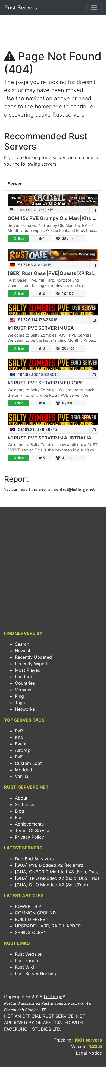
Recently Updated (33, 657)
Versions (23, 689)
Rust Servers (20, 7)
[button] (93, 210)
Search (22, 644)
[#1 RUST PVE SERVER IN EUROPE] (53, 364)
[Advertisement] (53, 34)
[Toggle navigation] (94, 7)
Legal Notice (89, 1053)
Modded (23, 769)
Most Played (27, 670)
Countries (25, 683)
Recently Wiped (31, 663)
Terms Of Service (32, 830)
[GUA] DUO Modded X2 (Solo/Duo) (51, 884)
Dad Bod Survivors (34, 858)
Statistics (24, 804)
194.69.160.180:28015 (38, 374)
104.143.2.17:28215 (35, 210)
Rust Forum (26, 960)
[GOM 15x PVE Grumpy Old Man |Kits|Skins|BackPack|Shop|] (53, 200)
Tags (20, 702)
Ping (19, 696)
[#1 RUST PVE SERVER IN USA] (53, 309)
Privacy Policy (29, 837)
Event (21, 743)
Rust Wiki (24, 967)
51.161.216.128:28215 (37, 429)
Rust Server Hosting (35, 973)
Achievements (29, 824)
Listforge (53, 996)
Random (23, 676)
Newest (22, 650)
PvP (19, 730)
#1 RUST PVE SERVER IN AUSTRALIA (49, 438)
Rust (19, 817)
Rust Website (28, 954)
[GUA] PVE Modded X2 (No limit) (49, 865)
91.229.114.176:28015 (37, 319)
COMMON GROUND (35, 913)
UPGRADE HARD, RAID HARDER (48, 926)
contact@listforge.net (74, 489)
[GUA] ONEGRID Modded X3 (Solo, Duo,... (58, 871)
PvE (19, 756)
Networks (25, 709)
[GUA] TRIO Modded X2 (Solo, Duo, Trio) (57, 878)
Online (19, 239)
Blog (19, 811)
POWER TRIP (28, 906)
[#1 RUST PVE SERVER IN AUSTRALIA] (53, 419)
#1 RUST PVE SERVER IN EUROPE (45, 383)
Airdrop (22, 750)
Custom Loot (28, 763)
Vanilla (21, 776)
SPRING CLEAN (31, 932)
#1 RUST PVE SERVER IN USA (41, 328)
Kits (19, 737)
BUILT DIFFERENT (33, 919)
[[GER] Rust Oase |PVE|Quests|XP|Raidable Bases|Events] (53, 255)
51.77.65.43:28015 (34, 265)
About (21, 798)
